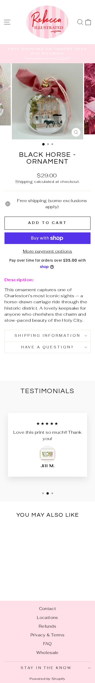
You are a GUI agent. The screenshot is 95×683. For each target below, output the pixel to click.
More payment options (47, 251)
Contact (47, 608)
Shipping (24, 181)
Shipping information (48, 335)
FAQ (47, 643)
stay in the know (46, 668)
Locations (47, 617)
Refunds (47, 626)
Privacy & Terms (47, 634)
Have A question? (47, 347)
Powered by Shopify (47, 678)
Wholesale (47, 652)
